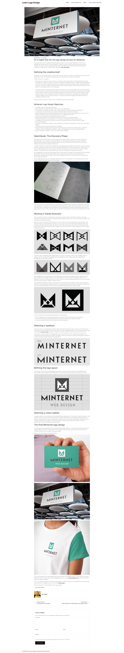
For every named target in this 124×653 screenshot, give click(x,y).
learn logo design (65, 67)
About (85, 2)
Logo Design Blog (76, 2)
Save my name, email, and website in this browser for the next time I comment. (53, 639)
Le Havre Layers (45, 332)
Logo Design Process (39, 587)
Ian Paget (45, 57)
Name (36, 629)
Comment (37, 617)
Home (67, 2)
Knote (48, 651)
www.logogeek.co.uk (73, 578)
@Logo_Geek (61, 583)
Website (37, 634)
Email (64, 629)
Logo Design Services (95, 2)
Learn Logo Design (31, 2)
